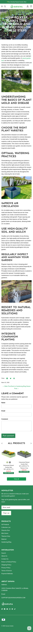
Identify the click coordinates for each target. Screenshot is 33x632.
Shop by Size (5, 530)
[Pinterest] (12, 609)
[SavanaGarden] (16, 6)
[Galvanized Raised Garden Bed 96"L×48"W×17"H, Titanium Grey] (24, 453)
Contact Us (4, 559)
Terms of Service (6, 570)
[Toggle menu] (2, 6)
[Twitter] (2, 609)
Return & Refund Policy (8, 562)
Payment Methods (7, 573)
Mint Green (4, 533)
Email (3, 411)
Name (3, 402)
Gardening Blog (6, 542)
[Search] (6, 6)
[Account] (27, 6)
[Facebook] (4, 609)
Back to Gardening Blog (18, 386)
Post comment (8, 436)
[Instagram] (9, 609)
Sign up (6, 513)
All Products (5, 524)
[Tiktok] (14, 609)
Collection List (5, 527)
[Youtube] (7, 609)
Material (3, 539)
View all (16, 479)
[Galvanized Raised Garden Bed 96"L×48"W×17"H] (8, 453)
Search (3, 553)
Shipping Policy (6, 565)
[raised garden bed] (16, 91)
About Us (4, 556)
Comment (4, 419)
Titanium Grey (5, 536)
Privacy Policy (5, 567)
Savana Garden (9, 626)
